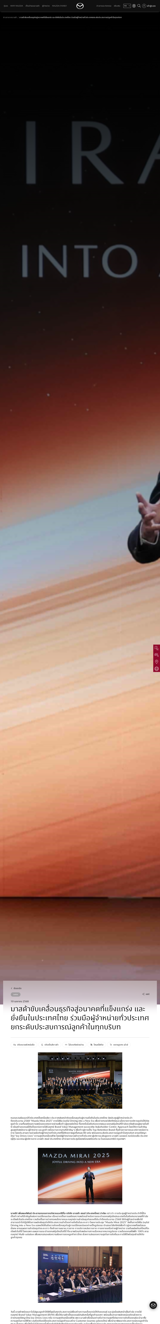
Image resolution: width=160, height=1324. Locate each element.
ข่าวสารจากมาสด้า (10, 17)
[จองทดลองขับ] (156, 668)
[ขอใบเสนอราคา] (156, 654)
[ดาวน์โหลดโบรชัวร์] (156, 648)
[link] (10, 17)
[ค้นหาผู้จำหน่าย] (156, 661)
